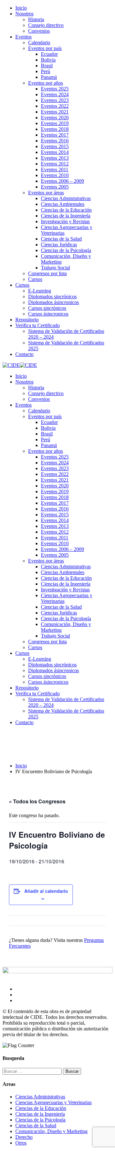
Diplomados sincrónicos (52, 296)
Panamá (49, 77)
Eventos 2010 (55, 175)
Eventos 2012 (55, 163)
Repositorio (27, 319)
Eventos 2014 (55, 152)
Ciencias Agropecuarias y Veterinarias (53, 1102)
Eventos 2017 (55, 135)
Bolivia (48, 60)
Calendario (39, 42)
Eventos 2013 (55, 158)
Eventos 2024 (55, 94)
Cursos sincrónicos (47, 308)
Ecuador (49, 54)
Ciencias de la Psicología (66, 250)
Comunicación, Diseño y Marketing (51, 1131)
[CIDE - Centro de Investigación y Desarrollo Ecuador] (11, 365)
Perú (45, 71)
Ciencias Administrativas (66, 198)
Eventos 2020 (55, 117)
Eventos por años (45, 83)
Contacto (24, 354)
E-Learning (39, 290)
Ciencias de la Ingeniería (65, 215)
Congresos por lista (47, 273)
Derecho (24, 1137)
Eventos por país (45, 48)
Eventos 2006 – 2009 (62, 181)
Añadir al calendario (46, 891)
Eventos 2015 (55, 146)
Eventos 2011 (54, 169)
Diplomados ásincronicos (53, 302)
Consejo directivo (46, 25)
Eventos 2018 (55, 129)
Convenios (39, 31)
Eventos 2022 (55, 106)
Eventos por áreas (46, 192)
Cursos (35, 279)
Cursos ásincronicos (48, 314)
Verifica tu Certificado (37, 325)
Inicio (21, 8)
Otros (21, 1143)
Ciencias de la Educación (66, 210)
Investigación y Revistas (65, 221)
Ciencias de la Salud (61, 238)
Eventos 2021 (55, 111)
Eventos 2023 (55, 100)
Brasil (47, 65)
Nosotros (24, 13)
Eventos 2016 (55, 140)
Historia (36, 19)
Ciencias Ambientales (62, 204)
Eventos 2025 (55, 88)
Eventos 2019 (55, 123)
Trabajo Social (55, 267)
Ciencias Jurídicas (59, 244)
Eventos (23, 36)
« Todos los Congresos (37, 801)
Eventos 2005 (55, 187)
